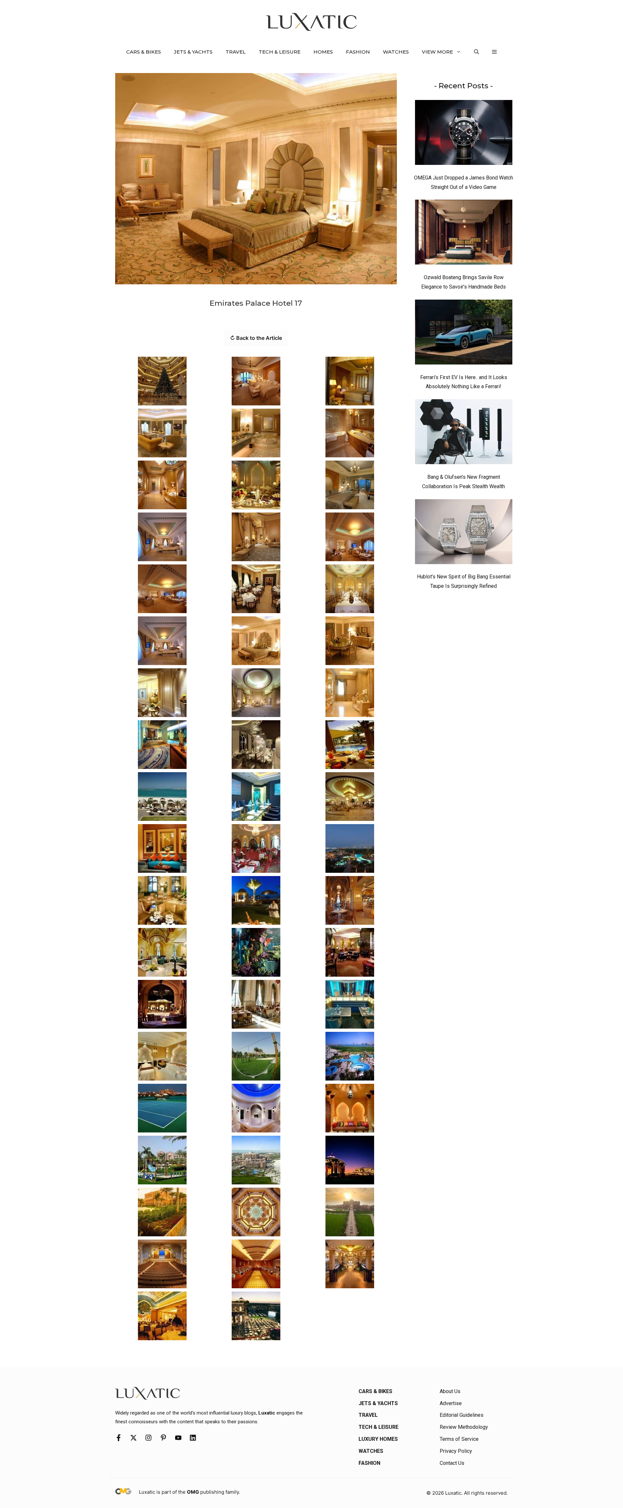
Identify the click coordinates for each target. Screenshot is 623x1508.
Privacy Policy (456, 1451)
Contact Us (452, 1463)
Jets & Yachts (193, 52)
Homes (323, 52)
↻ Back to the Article (256, 338)
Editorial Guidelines (461, 1415)
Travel (236, 52)
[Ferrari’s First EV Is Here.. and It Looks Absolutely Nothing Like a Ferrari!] (463, 334)
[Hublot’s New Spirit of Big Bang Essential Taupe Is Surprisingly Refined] (463, 533)
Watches (396, 52)
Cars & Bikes (143, 52)
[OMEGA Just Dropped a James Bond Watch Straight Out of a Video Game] (463, 134)
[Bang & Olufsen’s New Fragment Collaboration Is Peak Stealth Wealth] (463, 433)
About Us (450, 1391)
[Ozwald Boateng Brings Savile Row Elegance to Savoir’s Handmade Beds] (463, 234)
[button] (476, 52)
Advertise (451, 1403)
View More (437, 52)
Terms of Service (459, 1439)
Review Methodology (464, 1427)
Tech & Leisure (279, 52)
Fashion (358, 52)
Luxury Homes (378, 1439)
